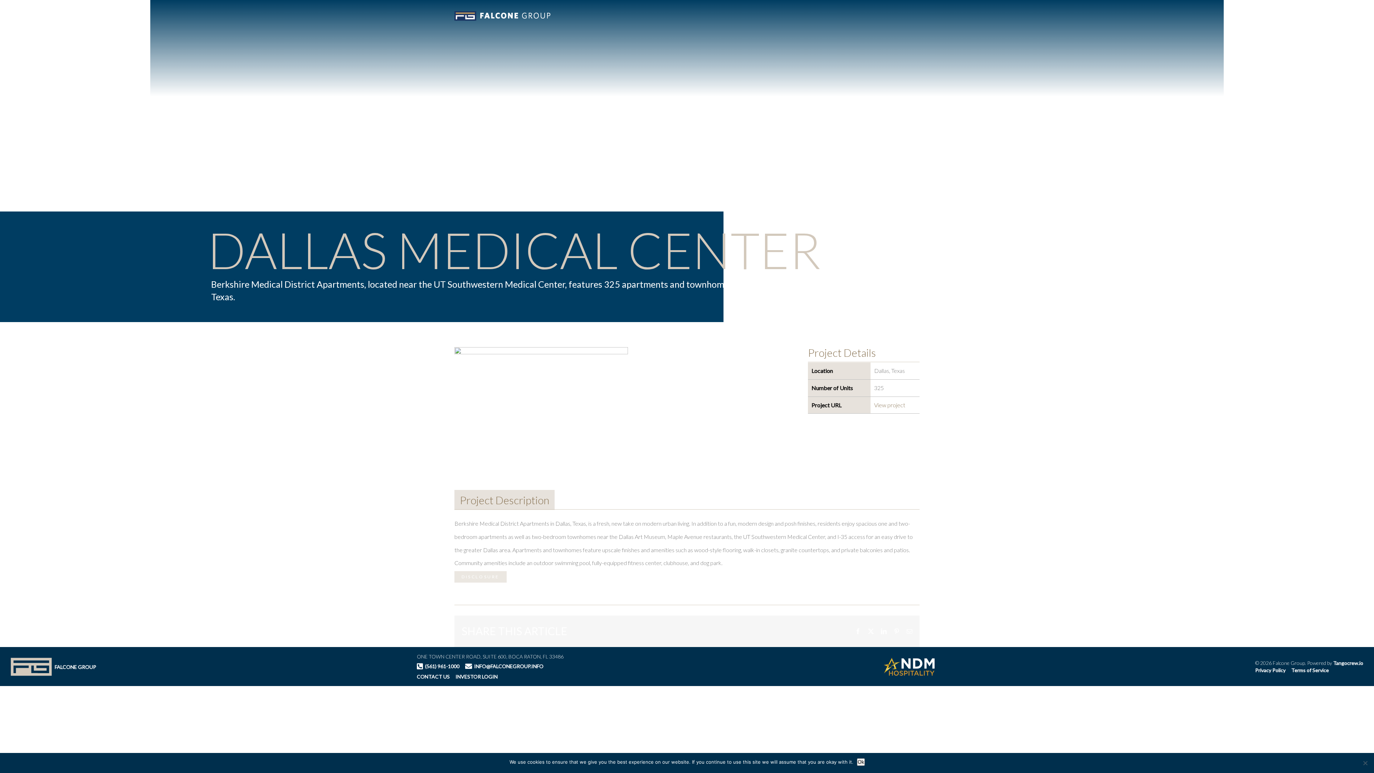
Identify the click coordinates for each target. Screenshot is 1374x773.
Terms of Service (1310, 670)
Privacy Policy (1270, 670)
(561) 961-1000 (442, 666)
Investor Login (476, 677)
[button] (1255, 15)
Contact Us (433, 677)
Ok (861, 762)
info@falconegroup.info (509, 666)
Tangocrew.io (1348, 663)
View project (889, 405)
